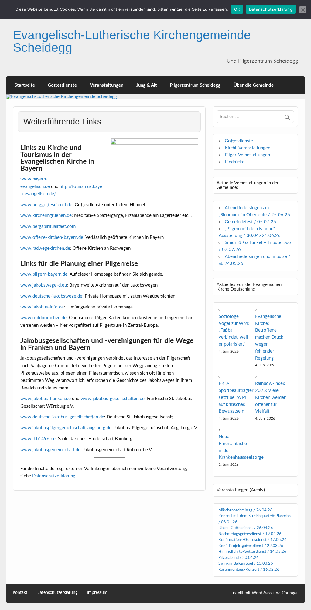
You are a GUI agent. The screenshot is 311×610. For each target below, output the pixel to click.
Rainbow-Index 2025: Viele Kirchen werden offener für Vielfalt (270, 397)
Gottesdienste (62, 85)
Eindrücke (234, 162)
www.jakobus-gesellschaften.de (112, 398)
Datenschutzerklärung (53, 476)
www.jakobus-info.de (42, 307)
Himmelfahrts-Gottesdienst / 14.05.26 (252, 552)
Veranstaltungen (106, 85)
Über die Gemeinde (254, 85)
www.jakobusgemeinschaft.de (50, 450)
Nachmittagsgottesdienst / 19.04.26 (250, 534)
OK (237, 9)
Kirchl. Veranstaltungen (247, 148)
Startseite (25, 85)
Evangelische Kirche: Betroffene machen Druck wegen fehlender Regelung (269, 337)
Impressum (97, 593)
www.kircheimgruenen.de (46, 215)
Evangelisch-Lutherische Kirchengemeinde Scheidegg (132, 41)
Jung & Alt (146, 85)
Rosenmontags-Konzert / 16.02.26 (248, 570)
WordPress (262, 593)
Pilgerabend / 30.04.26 (238, 558)
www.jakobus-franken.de (45, 398)
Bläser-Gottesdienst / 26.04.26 (245, 528)
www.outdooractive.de (43, 317)
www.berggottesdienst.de (46, 205)
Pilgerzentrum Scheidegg (195, 85)
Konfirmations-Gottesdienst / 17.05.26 (252, 540)
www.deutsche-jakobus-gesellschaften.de (62, 417)
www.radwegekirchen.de (45, 248)
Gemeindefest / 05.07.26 (250, 222)
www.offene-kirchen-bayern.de (51, 237)
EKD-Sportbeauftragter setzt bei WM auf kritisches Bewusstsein (236, 397)
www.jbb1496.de (38, 439)
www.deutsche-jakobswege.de (51, 296)
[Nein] (302, 9)
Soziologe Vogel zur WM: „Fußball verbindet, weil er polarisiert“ (234, 330)
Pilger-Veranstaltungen (247, 155)
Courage (289, 593)
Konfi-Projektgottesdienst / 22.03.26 (250, 546)
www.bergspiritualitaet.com (48, 226)
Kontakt (20, 593)
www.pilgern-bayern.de (43, 274)
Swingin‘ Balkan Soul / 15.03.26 (245, 564)
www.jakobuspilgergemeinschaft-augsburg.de (65, 428)
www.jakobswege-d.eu (43, 285)
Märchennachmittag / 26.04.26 (245, 510)
